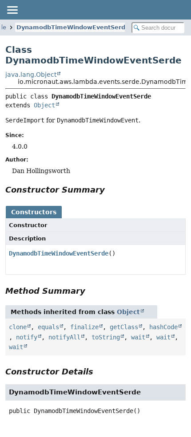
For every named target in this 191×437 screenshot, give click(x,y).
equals (48, 327)
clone (18, 327)
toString (106, 337)
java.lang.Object (30, 74)
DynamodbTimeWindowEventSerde (72, 27)
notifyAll (64, 337)
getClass (124, 327)
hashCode (163, 327)
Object (44, 105)
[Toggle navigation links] (12, 10)
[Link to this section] (111, 189)
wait (138, 337)
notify (26, 337)
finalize (84, 327)
